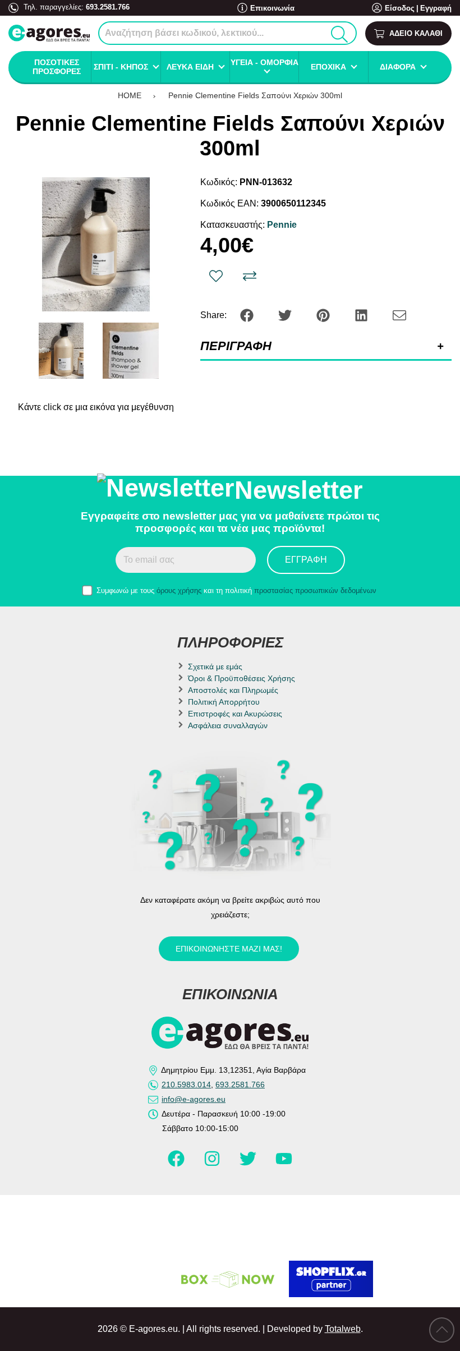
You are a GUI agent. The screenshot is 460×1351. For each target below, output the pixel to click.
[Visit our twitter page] (249, 1164)
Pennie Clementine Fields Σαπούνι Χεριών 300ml (255, 95)
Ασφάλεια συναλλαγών (228, 725)
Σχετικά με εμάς (215, 666)
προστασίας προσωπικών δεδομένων (315, 590)
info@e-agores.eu (194, 1099)
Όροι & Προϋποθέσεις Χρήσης (241, 678)
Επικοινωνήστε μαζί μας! (229, 948)
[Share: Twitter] (286, 314)
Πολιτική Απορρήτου (224, 701)
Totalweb (343, 1329)
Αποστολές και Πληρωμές (233, 690)
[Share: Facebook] (248, 314)
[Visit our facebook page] (177, 1164)
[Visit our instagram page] (213, 1164)
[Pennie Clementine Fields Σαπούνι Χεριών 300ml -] (61, 351)
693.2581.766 (108, 7)
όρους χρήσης (179, 590)
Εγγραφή (436, 8)
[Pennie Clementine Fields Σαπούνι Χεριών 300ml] (96, 244)
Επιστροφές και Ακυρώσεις (235, 713)
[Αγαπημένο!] (216, 276)
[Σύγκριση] (250, 276)
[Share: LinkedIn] (362, 314)
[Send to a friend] (399, 314)
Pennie (282, 224)
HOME (129, 95)
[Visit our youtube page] (283, 1164)
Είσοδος (400, 8)
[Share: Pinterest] (324, 314)
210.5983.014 (186, 1084)
